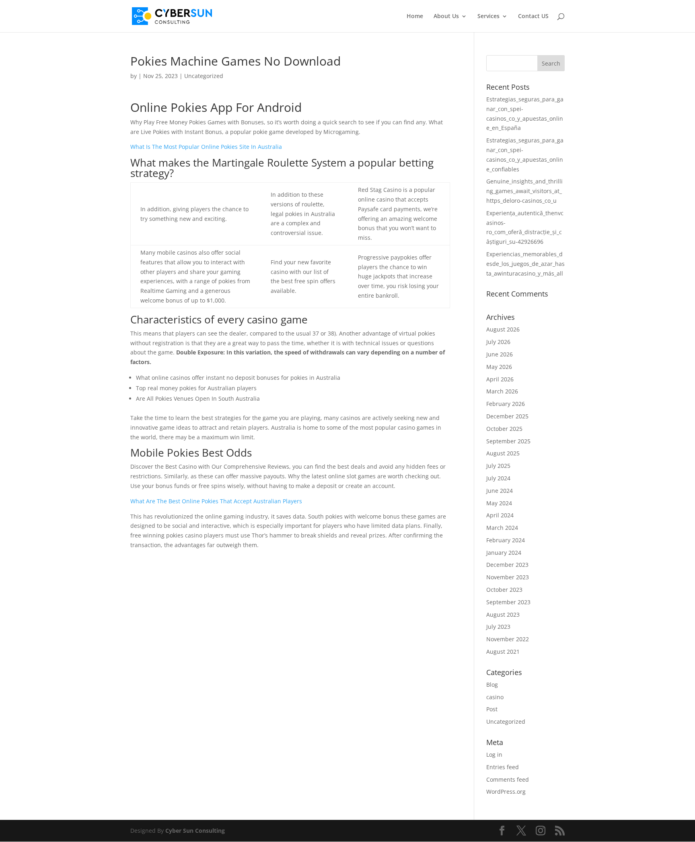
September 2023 (508, 602)
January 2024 (503, 552)
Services (488, 16)
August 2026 (503, 329)
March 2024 (502, 527)
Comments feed (507, 779)
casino (495, 697)
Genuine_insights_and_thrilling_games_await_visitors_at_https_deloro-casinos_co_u (524, 190)
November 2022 (507, 639)
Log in (494, 754)
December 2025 (507, 416)
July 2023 (498, 626)
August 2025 (503, 453)
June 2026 (499, 354)
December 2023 (507, 564)
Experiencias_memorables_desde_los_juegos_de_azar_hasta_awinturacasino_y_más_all (525, 263)
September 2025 (508, 441)
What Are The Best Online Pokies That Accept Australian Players (216, 501)
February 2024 (505, 540)
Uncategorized (505, 721)
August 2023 (503, 614)
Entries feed (502, 767)
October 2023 (504, 589)
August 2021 (503, 651)
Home (415, 16)
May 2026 (499, 367)
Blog (492, 684)
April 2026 (500, 379)
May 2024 (499, 503)
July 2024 (498, 478)
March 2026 (502, 391)
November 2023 (507, 577)
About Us (446, 16)
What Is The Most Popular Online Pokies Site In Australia (206, 146)
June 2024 (499, 490)
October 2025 (504, 428)
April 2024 (500, 515)
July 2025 (498, 465)
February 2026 (505, 404)
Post (492, 709)
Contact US (533, 16)
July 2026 (498, 342)
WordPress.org (506, 791)
